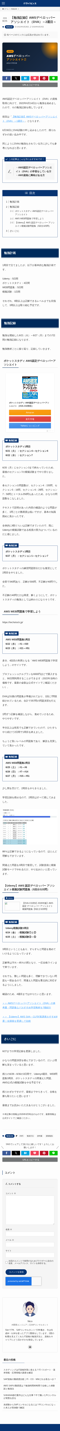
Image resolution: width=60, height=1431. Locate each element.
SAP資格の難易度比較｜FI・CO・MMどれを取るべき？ (29, 1379)
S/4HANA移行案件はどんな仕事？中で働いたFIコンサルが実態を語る (29, 1396)
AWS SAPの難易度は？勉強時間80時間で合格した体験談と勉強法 (29, 1387)
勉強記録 (9, 27)
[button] (6, 78)
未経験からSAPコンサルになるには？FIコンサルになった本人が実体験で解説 (29, 1406)
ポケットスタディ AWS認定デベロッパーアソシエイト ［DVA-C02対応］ (29, 404)
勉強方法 (30, 1136)
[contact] (30, 1347)
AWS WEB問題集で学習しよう (29, 218)
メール (10, 1240)
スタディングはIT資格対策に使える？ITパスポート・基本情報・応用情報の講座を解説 (29, 1371)
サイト (8, 1251)
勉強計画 (14, 201)
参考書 (39, 1136)
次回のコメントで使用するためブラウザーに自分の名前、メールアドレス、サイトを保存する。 (31, 1262)
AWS (21, 1136)
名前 (9, 1229)
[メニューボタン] (3, 3)
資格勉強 (49, 1136)
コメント (11, 1193)
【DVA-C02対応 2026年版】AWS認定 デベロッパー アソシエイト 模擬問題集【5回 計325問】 (37, 906)
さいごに (14, 230)
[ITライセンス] (30, 3)
